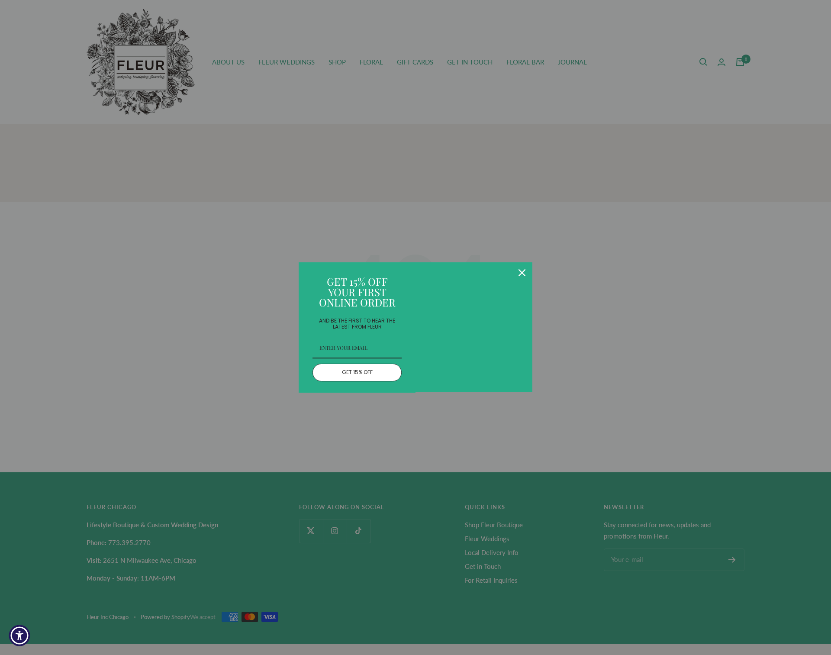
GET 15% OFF (357, 372)
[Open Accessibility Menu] (19, 635)
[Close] (522, 272)
